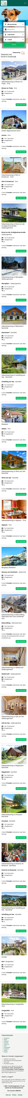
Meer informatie (21, 104)
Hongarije (6, 1048)
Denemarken (7, 1047)
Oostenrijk (6, 1044)
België (5, 1039)
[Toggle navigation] (25, 3)
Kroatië (5, 1051)
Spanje (5, 1050)
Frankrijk (6, 1042)
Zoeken (14, 44)
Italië (5, 1045)
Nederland (6, 1038)
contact (14, 1081)
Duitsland (6, 1041)
